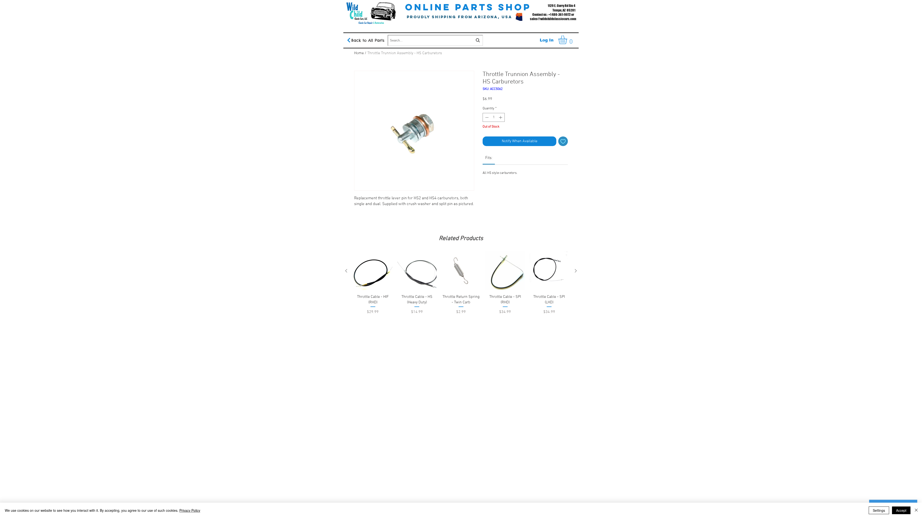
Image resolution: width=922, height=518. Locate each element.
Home (359, 53)
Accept (901, 510)
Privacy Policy (189, 510)
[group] (461, 295)
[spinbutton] (493, 117)
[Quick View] (373, 271)
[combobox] (435, 40)
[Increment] (501, 117)
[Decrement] (486, 117)
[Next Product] (576, 271)
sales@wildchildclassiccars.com (553, 19)
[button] (567, 39)
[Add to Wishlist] (563, 141)
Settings (879, 510)
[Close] (916, 510)
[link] (488, 158)
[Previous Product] (346, 271)
